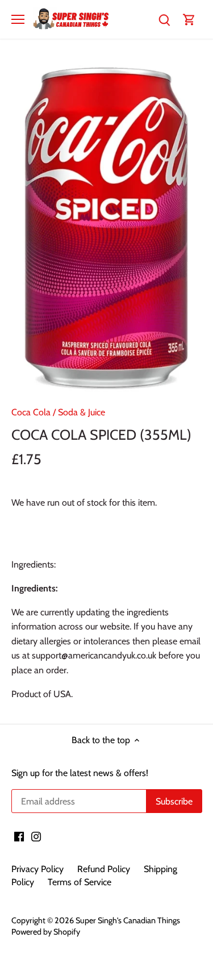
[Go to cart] (189, 19)
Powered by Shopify (45, 932)
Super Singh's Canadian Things (128, 920)
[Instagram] (36, 836)
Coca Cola (31, 412)
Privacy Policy (37, 869)
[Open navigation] (17, 19)
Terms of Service (79, 882)
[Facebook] (19, 836)
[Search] (164, 19)
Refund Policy (103, 869)
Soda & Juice (81, 412)
